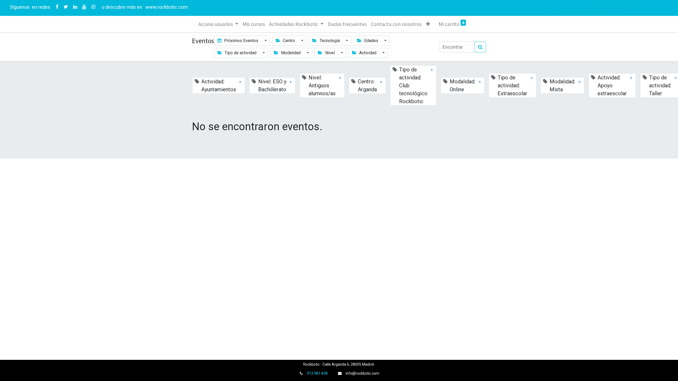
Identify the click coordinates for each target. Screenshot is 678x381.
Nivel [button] (330, 52)
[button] (428, 24)
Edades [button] (371, 40)
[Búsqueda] (480, 47)
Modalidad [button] (291, 52)
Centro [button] (289, 40)
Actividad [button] (367, 52)
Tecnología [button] (330, 40)
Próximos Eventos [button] (241, 40)
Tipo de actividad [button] (240, 52)
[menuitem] (253, 24)
